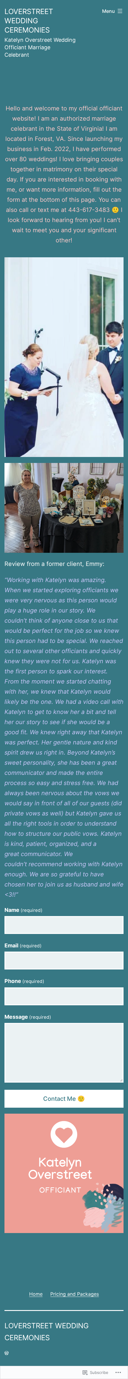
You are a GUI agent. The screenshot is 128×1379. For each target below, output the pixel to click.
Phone (24, 981)
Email (23, 945)
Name (23, 910)
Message (27, 1017)
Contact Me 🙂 (64, 1098)
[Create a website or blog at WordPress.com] (6, 1353)
